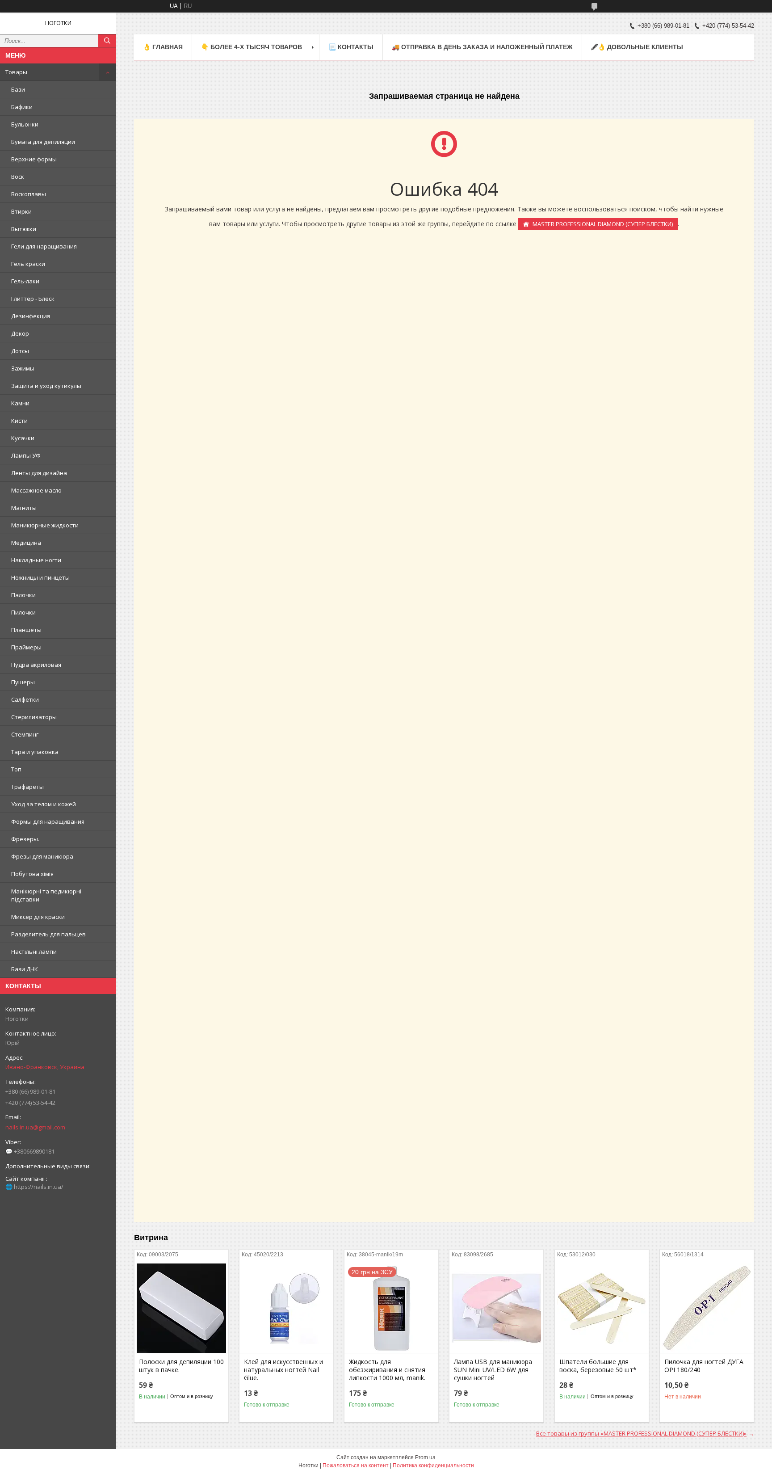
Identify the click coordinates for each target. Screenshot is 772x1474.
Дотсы (20, 351)
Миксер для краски (38, 917)
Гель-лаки (25, 281)
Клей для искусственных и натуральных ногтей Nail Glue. (283, 1370)
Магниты (24, 508)
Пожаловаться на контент (356, 1465)
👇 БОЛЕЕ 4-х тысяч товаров (251, 47)
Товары (16, 72)
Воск (17, 177)
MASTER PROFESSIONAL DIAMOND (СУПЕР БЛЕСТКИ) (603, 224)
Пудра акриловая (36, 665)
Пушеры (23, 682)
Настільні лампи (34, 952)
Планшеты (26, 630)
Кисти (19, 421)
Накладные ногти (36, 560)
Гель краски (28, 264)
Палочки (23, 595)
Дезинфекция (30, 316)
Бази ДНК (24, 969)
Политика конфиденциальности (433, 1465)
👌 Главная (163, 47)
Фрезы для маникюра (42, 856)
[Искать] (107, 40)
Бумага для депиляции (43, 142)
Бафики (22, 107)
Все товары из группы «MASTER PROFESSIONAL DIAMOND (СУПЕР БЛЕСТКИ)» (641, 1433)
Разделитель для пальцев (48, 934)
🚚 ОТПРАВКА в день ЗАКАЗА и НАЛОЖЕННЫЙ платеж (482, 47)
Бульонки (24, 124)
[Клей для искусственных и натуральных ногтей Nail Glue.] (286, 1308)
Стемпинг (24, 734)
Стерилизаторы (34, 717)
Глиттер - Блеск (33, 299)
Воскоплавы (28, 194)
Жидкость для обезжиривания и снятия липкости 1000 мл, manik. (387, 1370)
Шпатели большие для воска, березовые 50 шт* (598, 1366)
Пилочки (23, 612)
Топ (16, 769)
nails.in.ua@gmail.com (35, 1127)
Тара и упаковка (35, 752)
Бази (18, 89)
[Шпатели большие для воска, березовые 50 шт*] (602, 1308)
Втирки (21, 211)
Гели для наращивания (44, 246)
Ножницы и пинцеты (40, 577)
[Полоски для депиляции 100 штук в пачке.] (181, 1308)
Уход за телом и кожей (43, 804)
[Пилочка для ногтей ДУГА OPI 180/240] (707, 1308)
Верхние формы (34, 159)
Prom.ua (425, 1457)
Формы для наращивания (47, 821)
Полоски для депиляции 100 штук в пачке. (181, 1366)
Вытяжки (23, 229)
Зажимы (22, 368)
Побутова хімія (32, 874)
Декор (20, 333)
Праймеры (26, 647)
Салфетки (25, 699)
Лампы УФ (26, 455)
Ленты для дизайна (39, 473)
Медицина (26, 543)
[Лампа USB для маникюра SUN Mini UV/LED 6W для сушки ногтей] (496, 1308)
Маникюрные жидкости (45, 525)
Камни (20, 403)
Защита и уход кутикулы (46, 386)
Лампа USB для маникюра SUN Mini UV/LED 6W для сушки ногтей (493, 1370)
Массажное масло (36, 490)
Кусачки (22, 438)
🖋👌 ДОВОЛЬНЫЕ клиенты (637, 47)
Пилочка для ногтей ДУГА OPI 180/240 (703, 1366)
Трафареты (27, 787)
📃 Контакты (350, 47)
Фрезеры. (25, 839)
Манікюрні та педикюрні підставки (46, 895)
